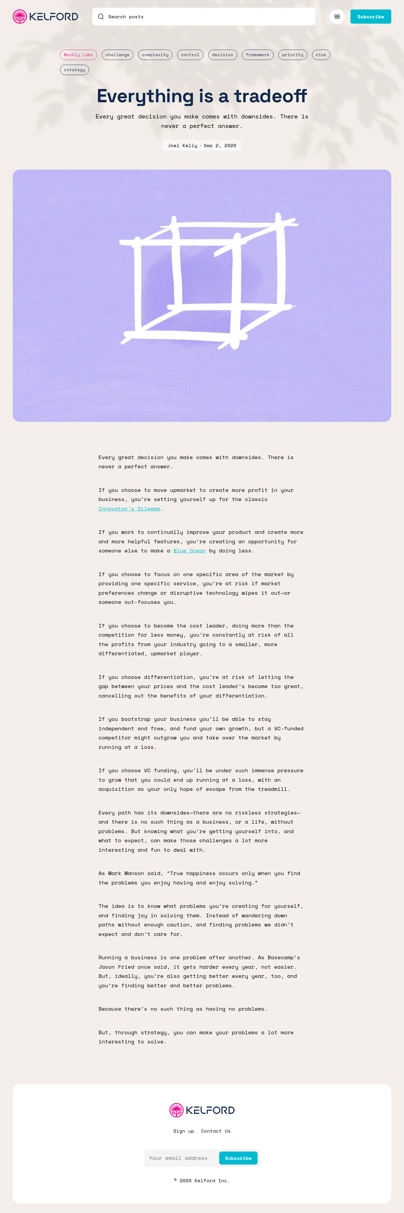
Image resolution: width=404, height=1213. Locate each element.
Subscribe (238, 1158)
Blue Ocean (189, 550)
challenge (118, 54)
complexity (155, 54)
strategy (74, 69)
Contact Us (216, 1130)
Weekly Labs (78, 54)
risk (321, 54)
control (190, 54)
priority (292, 54)
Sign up (183, 1130)
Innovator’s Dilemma (129, 508)
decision (222, 54)
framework (258, 54)
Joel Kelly (182, 145)
